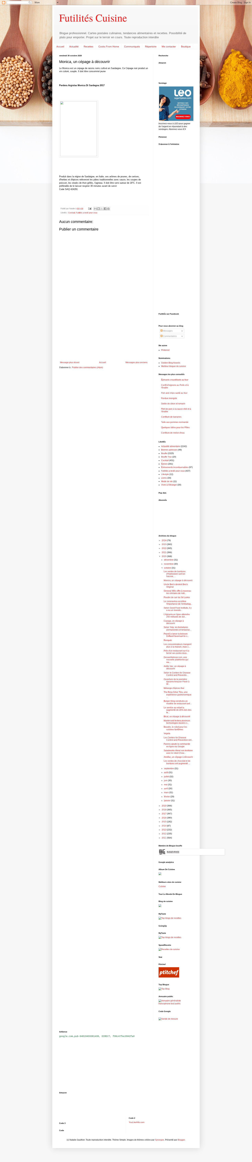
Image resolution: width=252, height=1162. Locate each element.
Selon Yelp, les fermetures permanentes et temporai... (177, 628)
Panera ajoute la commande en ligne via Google (177, 745)
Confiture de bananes (171, 417)
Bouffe (164, 453)
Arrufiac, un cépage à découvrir (178, 757)
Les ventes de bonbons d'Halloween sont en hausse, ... (174, 574)
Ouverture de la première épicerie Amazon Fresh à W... (176, 681)
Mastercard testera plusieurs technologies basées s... (177, 721)
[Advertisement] (103, 333)
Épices (164, 464)
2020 (164, 556)
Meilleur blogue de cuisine (173, 366)
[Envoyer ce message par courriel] (95, 208)
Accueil (60, 46)
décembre (169, 560)
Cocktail (71, 213)
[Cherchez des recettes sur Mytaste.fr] (170, 937)
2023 (164, 544)
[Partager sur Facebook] (105, 208)
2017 (164, 813)
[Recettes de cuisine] (169, 949)
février (167, 796)
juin (166, 780)
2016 (164, 818)
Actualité (74, 46)
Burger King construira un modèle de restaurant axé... (178, 702)
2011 (164, 838)
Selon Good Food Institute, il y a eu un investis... (177, 609)
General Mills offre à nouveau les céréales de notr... (177, 592)
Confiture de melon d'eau (173, 433)
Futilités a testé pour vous (86, 213)
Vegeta (167, 733)
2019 (164, 806)
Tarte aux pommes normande (174, 422)
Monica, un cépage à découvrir (178, 580)
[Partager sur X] (102, 208)
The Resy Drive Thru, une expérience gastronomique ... (177, 694)
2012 (164, 834)
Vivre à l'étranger (169, 485)
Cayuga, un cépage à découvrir (174, 622)
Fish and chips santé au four (174, 393)
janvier (167, 800)
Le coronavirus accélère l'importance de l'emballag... (178, 602)
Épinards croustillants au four (174, 380)
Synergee (159, 1140)
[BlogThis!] (98, 208)
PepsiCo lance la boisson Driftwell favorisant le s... (176, 635)
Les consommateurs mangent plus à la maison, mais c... (177, 645)
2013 (164, 830)
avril (166, 788)
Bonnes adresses (169, 450)
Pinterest (165, 350)
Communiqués (132, 46)
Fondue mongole (169, 398)
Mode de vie (167, 481)
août (166, 772)
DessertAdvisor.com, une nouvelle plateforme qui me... (176, 659)
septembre (169, 768)
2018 (164, 809)
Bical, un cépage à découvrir (177, 716)
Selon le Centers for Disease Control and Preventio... (177, 674)
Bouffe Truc (166, 457)
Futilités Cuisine (93, 17)
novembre (169, 564)
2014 (164, 826)
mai (166, 784)
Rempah (168, 640)
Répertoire (151, 46)
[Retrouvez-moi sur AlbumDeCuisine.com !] (160, 874)
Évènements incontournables (174, 467)
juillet (167, 776)
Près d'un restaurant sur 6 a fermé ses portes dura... (176, 652)
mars (166, 792)
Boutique (186, 46)
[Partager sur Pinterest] (108, 208)
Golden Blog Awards (170, 363)
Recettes (88, 46)
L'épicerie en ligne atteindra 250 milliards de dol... (177, 615)
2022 (164, 548)
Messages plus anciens (136, 362)
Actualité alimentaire (170, 446)
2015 (164, 821)
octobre (168, 568)
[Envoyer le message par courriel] (89, 208)
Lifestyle (165, 474)
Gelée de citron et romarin (173, 403)
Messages (168, 331)
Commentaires (170, 336)
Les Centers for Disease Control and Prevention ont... (178, 738)
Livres (164, 478)
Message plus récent (69, 362)
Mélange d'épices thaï (174, 688)
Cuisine (162, 886)
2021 (164, 552)
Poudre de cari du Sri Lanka (177, 597)
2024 (164, 540)
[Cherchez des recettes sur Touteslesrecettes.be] (170, 918)
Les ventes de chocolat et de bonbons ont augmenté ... (177, 762)
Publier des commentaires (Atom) (87, 367)
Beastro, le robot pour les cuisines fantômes (175, 728)
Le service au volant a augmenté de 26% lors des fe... (177, 710)
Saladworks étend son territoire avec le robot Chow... (178, 751)
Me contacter (169, 46)
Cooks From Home (108, 46)
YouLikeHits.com (136, 1122)
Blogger (181, 1140)
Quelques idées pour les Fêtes (175, 427)
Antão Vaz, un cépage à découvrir (175, 667)
